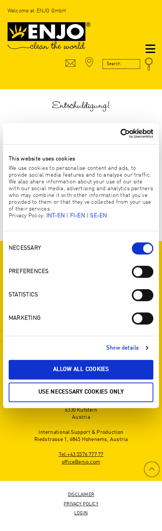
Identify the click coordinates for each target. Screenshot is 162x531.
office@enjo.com (81, 462)
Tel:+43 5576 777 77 (81, 454)
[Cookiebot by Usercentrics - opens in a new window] (120, 134)
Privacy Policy (81, 504)
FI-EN (77, 216)
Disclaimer (81, 495)
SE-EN (98, 216)
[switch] (142, 272)
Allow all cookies (81, 369)
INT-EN (55, 216)
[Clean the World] (49, 39)
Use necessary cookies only (81, 392)
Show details (122, 348)
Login (81, 513)
